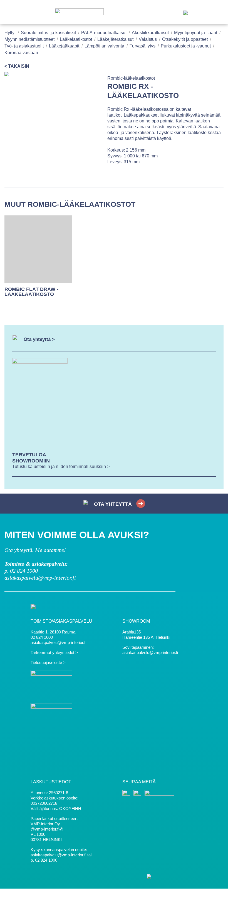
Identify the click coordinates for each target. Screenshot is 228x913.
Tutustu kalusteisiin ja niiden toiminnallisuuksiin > (61, 466)
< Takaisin (16, 66)
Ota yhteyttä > (39, 339)
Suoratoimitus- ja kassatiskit (48, 32)
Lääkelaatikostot (76, 39)
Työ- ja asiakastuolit (24, 46)
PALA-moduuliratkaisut (104, 32)
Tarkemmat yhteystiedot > (54, 652)
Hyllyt (10, 32)
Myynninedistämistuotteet (29, 39)
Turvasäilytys (142, 46)
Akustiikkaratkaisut (150, 32)
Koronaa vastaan (21, 52)
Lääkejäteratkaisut (115, 39)
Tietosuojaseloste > (48, 662)
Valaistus (148, 39)
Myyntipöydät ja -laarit (195, 32)
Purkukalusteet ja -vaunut (186, 46)
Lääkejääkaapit (64, 46)
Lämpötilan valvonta (104, 46)
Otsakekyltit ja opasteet (185, 39)
